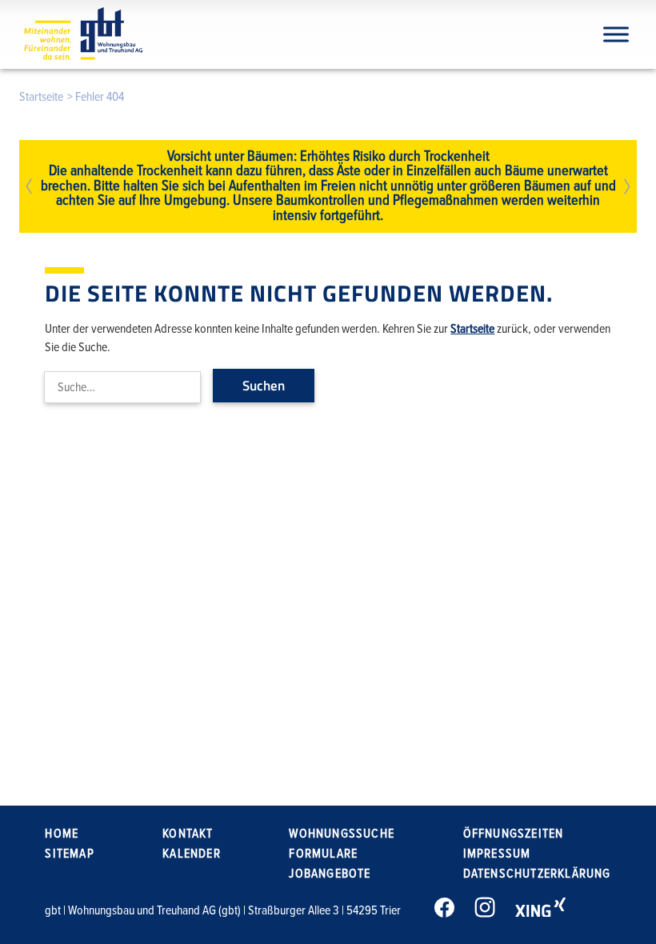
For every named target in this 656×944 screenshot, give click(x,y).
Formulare (323, 854)
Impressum (497, 854)
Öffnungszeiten (513, 834)
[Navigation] (616, 34)
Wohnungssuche (341, 834)
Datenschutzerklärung (537, 874)
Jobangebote (329, 874)
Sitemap (69, 854)
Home (61, 834)
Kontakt (187, 834)
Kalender (191, 854)
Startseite (41, 97)
